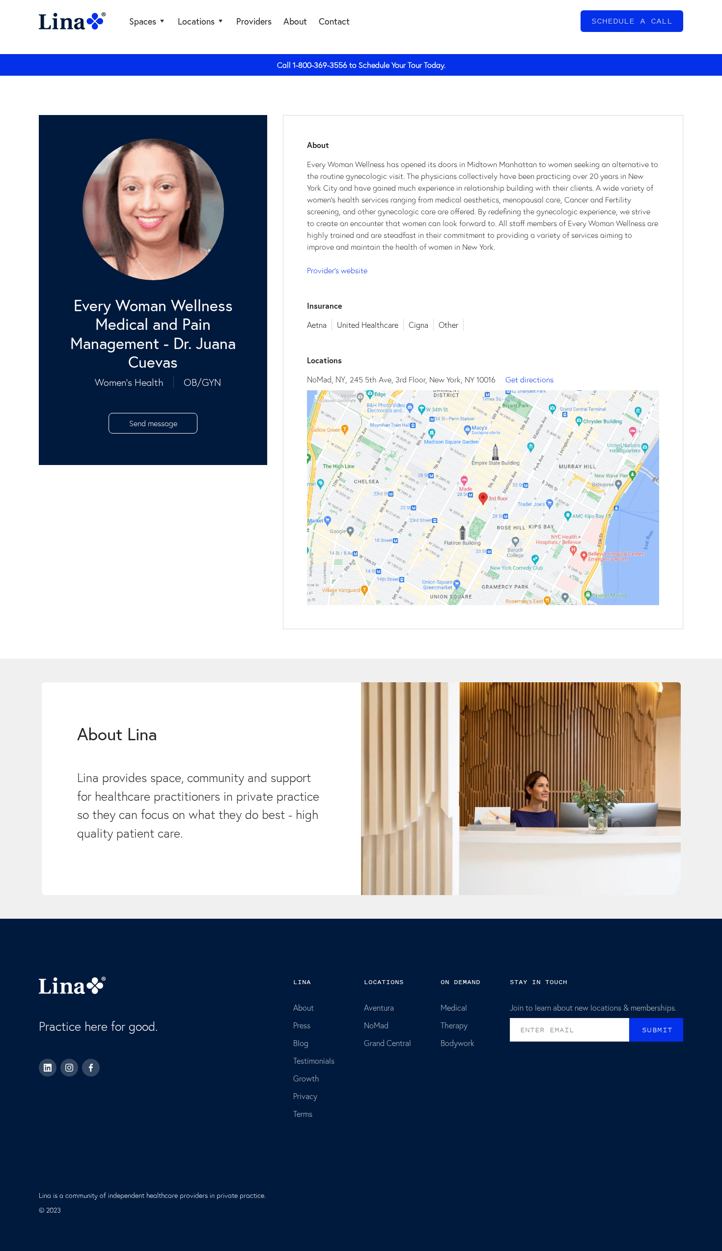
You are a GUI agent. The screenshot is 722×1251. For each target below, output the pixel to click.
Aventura (379, 1007)
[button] (147, 21)
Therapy (454, 1025)
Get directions (529, 379)
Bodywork (457, 1043)
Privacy (305, 1096)
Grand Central (387, 1043)
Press (301, 1025)
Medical (454, 1007)
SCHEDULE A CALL (631, 21)
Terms (302, 1113)
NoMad (376, 1025)
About (303, 1007)
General (52, 45)
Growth (306, 1078)
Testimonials (313, 1060)
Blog (300, 1043)
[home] (72, 21)
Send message (153, 423)
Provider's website (337, 270)
